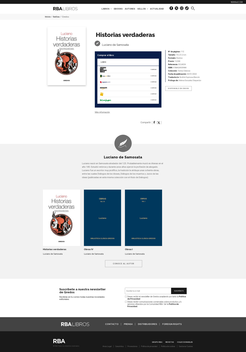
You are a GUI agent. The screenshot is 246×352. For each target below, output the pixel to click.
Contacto (112, 324)
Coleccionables (185, 342)
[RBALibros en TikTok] (187, 8)
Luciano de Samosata (115, 44)
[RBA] (59, 342)
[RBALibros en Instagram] (182, 8)
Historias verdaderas (54, 249)
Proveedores (132, 346)
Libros (106, 9)
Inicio (48, 17)
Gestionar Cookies (186, 346)
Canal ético (119, 346)
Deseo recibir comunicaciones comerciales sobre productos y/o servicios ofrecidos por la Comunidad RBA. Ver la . (154, 304)
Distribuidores (147, 324)
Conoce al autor (123, 263)
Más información (102, 112)
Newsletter (237, 2)
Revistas (170, 342)
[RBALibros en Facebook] (171, 8)
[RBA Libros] (69, 8)
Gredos (65, 17)
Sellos (141, 9)
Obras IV (88, 249)
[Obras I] (143, 218)
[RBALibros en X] (177, 8)
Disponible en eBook (178, 88)
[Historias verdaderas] (61, 218)
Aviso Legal (107, 346)
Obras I (129, 249)
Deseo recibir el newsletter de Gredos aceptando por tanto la (156, 298)
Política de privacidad (149, 346)
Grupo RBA (157, 342)
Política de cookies (168, 346)
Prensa (128, 324)
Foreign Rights (172, 324)
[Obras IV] (102, 218)
